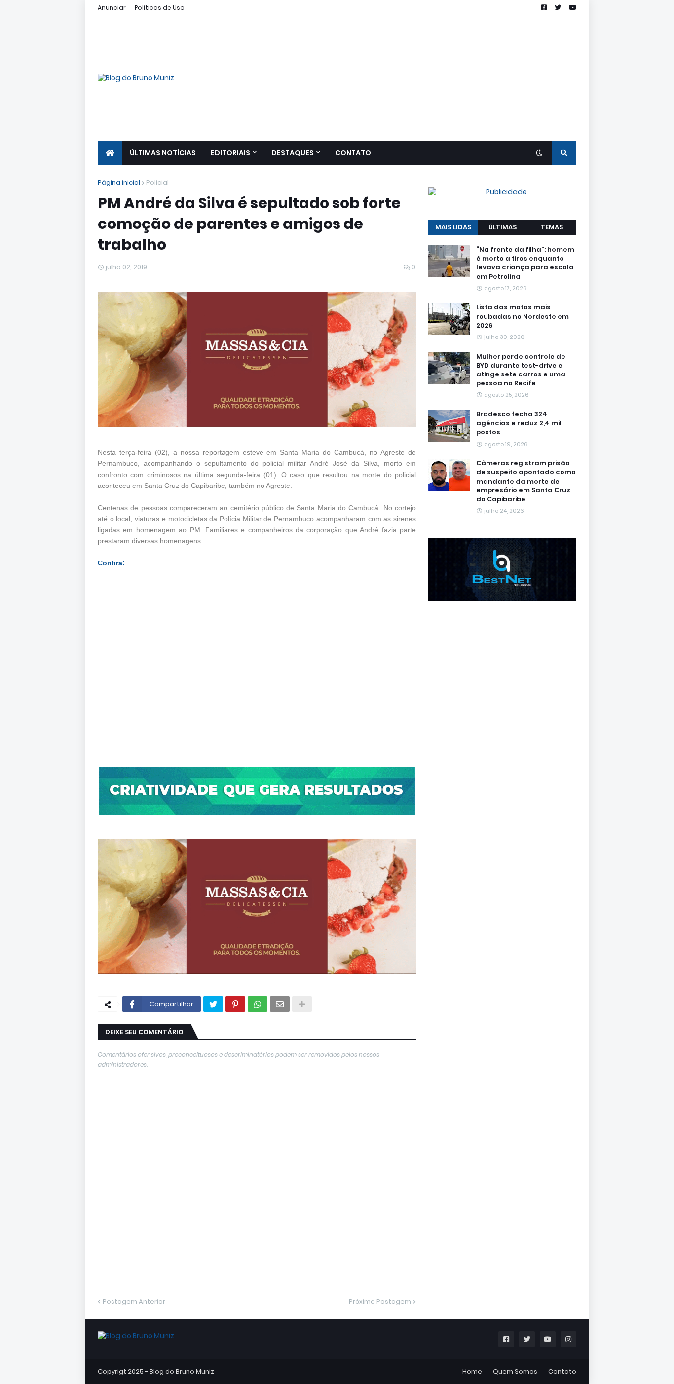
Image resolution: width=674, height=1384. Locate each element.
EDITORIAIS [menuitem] (230, 153)
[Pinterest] (235, 1004)
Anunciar (112, 7)
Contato (562, 1371)
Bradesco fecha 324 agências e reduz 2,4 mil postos (519, 423)
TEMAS (552, 227)
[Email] (280, 1004)
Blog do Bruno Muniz (182, 1371)
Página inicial (119, 182)
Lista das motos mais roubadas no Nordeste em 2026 (522, 316)
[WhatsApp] (257, 1004)
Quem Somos (515, 1371)
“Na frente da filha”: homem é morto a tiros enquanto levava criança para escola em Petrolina (525, 263)
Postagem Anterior (134, 1301)
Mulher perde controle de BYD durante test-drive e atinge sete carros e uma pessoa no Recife (520, 370)
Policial (157, 182)
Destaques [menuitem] (292, 153)
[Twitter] (213, 1004)
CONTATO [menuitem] (353, 153)
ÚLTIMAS (502, 227)
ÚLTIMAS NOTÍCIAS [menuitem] (163, 153)
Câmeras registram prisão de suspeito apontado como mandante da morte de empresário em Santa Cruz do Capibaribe (526, 481)
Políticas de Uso (160, 7)
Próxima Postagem (380, 1301)
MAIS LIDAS (453, 227)
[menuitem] (110, 153)
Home (472, 1371)
